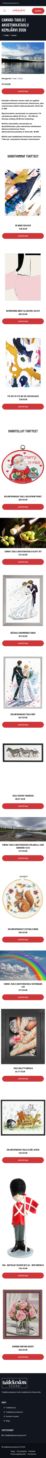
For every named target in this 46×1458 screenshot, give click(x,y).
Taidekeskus (11, 1407)
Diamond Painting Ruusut (23, 1346)
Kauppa (38, 11)
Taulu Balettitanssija (23, 1068)
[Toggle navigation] (4, 11)
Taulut (14, 35)
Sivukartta (32, 1454)
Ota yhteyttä (22, 1451)
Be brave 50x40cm (23, 225)
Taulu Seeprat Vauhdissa (23, 795)
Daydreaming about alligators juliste (23, 310)
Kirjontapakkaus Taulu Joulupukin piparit (23, 496)
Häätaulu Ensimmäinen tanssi (23, 632)
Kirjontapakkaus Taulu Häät (23, 714)
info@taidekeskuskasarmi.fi (10, 3)
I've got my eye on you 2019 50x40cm (23, 396)
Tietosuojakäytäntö (18, 1454)
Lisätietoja (23, 91)
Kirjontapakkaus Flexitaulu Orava (23, 929)
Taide (6, 35)
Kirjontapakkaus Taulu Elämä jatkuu (23, 1149)
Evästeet (31, 1451)
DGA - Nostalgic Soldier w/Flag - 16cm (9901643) (23, 1265)
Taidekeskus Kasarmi (14, 1412)
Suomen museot (12, 1416)
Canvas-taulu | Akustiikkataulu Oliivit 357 (23, 551)
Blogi (8, 1421)
